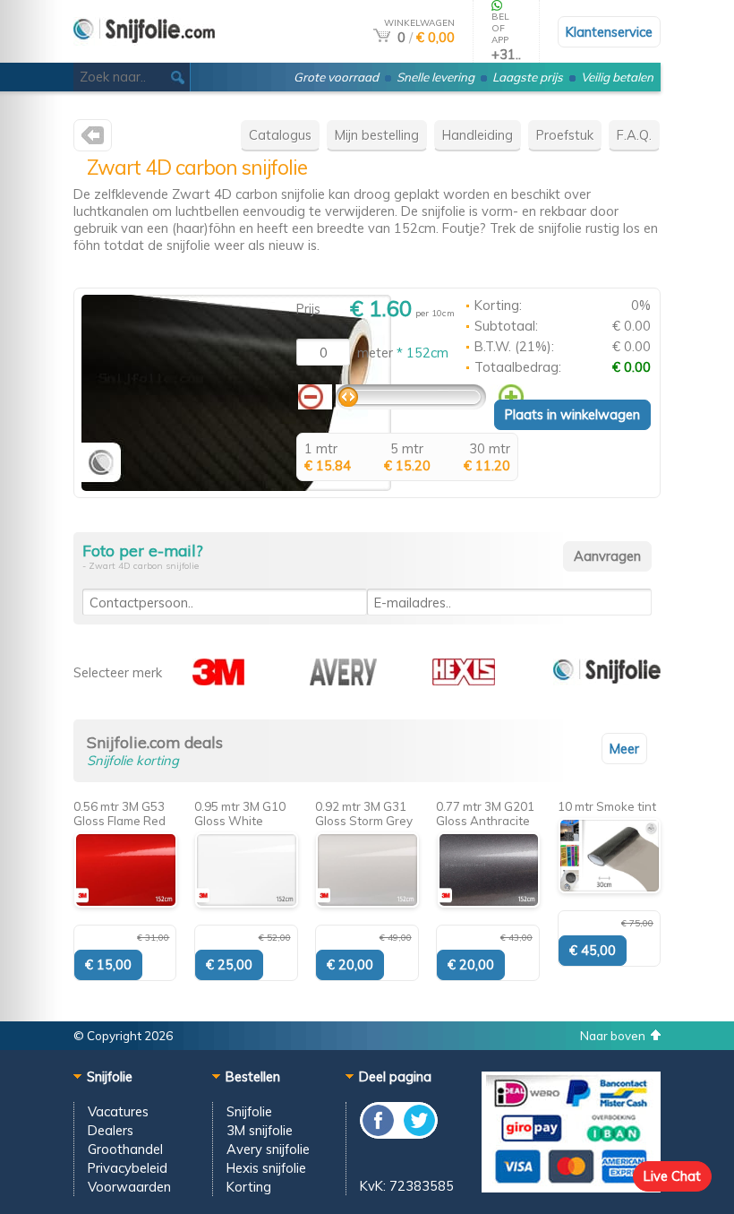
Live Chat (672, 1175)
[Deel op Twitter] (418, 1133)
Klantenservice (609, 31)
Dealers (110, 1130)
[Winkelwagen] (381, 37)
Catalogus (280, 134)
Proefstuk (564, 134)
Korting (248, 1186)
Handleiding (477, 134)
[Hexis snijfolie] (463, 680)
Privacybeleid (127, 1167)
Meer (624, 748)
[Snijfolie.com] (92, 139)
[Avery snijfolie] (343, 680)
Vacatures (118, 1111)
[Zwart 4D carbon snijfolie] (236, 486)
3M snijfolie (259, 1130)
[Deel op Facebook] (379, 1133)
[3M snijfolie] (218, 680)
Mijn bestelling (377, 134)
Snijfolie (249, 1111)
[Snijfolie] (144, 55)
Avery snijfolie (268, 1149)
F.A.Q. (634, 134)
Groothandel (125, 1149)
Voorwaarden (129, 1186)
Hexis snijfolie (266, 1167)
